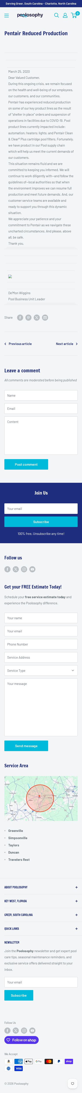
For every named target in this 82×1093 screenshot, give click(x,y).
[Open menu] (6, 15)
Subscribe (41, 522)
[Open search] (56, 15)
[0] (74, 15)
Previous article (20, 344)
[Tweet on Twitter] (37, 317)
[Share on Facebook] (20, 317)
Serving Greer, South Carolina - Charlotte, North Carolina (41, 3)
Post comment (26, 464)
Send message (26, 746)
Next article (64, 344)
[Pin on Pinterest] (28, 317)
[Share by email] (45, 317)
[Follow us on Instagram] (24, 569)
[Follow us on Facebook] (7, 569)
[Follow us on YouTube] (32, 569)
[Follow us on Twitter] (16, 569)
